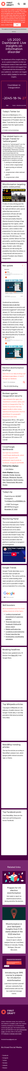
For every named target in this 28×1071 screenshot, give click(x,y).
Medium (4, 1068)
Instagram (5, 1058)
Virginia (4, 485)
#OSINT (18, 496)
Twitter (4, 1060)
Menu (24, 4)
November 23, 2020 (10, 509)
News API (14, 655)
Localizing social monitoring (15, 631)
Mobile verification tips (13, 629)
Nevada (19, 477)
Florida (11, 475)
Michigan (5, 477)
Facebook (5, 1055)
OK (17, 25)
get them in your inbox (9, 376)
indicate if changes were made (12, 1033)
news (20, 146)
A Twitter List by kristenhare (10, 130)
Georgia (17, 475)
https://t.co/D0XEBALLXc (17, 501)
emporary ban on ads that (11, 305)
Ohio (4, 482)
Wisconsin (18, 482)
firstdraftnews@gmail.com (9, 1039)
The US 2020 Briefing (11, 386)
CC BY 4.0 (9, 1027)
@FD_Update (12, 74)
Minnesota (12, 477)
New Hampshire (7, 480)
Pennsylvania (10, 482)
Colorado (5, 475)
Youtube (4, 1063)
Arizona (16, 472)
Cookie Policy (9, 25)
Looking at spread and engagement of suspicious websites (14, 616)
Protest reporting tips (13, 634)
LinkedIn (4, 1065)
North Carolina (18, 480)
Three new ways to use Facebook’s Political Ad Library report (13, 624)
